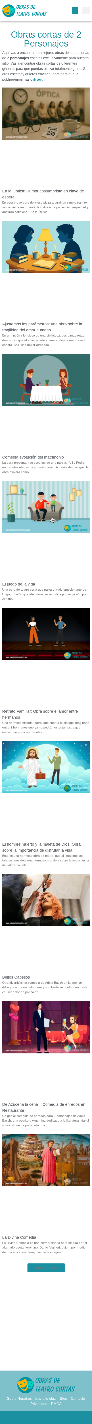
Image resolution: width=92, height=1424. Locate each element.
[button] (75, 10)
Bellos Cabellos (16, 977)
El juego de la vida (18, 584)
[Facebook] (28, 1417)
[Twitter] (37, 1417)
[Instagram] (54, 1417)
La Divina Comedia (19, 1237)
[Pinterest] (46, 1417)
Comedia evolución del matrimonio (33, 457)
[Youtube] (63, 1417)
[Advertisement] (46, 1322)
